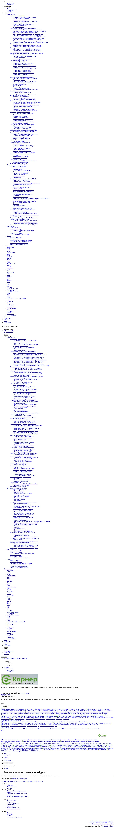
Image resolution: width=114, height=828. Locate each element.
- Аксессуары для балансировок (21, 375)
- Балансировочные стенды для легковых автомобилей (27, 372)
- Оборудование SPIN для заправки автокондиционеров (28, 353)
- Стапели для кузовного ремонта (22, 471)
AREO (8, 251)
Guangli (9, 277)
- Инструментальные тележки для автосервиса (25, 545)
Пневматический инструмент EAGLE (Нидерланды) (24, 218)
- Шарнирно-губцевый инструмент (22, 510)
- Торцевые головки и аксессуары (22, 504)
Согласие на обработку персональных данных (101, 822)
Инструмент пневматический (18, 166)
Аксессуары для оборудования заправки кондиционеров (28, 41)
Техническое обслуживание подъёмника (20, 241)
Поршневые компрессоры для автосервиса (24, 99)
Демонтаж (9, 813)
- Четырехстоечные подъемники (21, 341)
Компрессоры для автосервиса (18, 95)
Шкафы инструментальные (20, 158)
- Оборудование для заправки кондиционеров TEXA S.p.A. (28, 361)
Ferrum (8, 273)
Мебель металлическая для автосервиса (20, 153)
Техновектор (10, 314)
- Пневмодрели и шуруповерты (21, 495)
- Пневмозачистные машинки (21, 496)
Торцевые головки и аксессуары (21, 181)
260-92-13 (25, 693)
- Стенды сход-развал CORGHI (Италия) (23, 386)
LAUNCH (9, 287)
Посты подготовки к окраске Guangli (23, 146)
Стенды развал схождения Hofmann (22, 70)
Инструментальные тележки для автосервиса (25, 222)
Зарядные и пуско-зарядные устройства (23, 126)
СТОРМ (9, 312)
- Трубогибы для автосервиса (20, 446)
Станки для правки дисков (17, 91)
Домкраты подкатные (19, 80)
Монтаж (9, 815)
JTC (8, 286)
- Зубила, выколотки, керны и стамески (23, 514)
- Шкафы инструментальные (20, 481)
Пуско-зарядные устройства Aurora (22, 127)
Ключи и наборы (17, 195)
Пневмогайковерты (18, 167)
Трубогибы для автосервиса (20, 123)
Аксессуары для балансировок (21, 52)
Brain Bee (9, 258)
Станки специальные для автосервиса (20, 112)
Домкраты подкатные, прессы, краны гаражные (25, 220)
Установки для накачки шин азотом (22, 59)
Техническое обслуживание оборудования (21, 240)
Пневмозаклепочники (19, 176)
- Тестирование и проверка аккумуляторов (24, 432)
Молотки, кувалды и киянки (20, 197)
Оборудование (11, 14)
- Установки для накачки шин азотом (22, 382)
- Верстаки (16, 478)
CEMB (8, 261)
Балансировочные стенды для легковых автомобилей (27, 49)
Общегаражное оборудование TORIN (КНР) (24, 81)
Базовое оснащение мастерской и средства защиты (26, 183)
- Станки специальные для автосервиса (23, 445)
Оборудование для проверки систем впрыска (25, 107)
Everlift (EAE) (10, 272)
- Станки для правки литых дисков (22, 415)
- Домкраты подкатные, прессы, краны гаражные (26, 543)
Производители (8, 569)
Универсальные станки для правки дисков (24, 94)
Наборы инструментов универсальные (23, 190)
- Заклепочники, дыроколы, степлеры (23, 509)
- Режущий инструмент (19, 528)
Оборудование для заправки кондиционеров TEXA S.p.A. (28, 38)
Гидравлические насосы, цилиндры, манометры (25, 89)
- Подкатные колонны (19, 350)
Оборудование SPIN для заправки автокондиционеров (27, 29)
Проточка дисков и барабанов (21, 117)
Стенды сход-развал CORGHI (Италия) (23, 63)
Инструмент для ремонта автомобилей (17, 165)
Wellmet (9, 309)
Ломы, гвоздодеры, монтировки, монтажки (24, 201)
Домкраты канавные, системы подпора (23, 24)
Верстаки (15, 155)
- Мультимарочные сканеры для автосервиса (25, 426)
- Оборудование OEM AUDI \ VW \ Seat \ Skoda (25, 484)
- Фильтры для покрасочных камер (22, 474)
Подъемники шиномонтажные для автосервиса (25, 21)
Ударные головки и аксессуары (21, 206)
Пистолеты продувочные (19, 174)
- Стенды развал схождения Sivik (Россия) (24, 396)
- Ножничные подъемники (20, 343)
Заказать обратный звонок (11, 326)
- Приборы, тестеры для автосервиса (22, 429)
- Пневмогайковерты (18, 491)
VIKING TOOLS (11, 308)
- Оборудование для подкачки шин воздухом (25, 379)
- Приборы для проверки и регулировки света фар (26, 428)
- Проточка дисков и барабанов (21, 440)
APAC (8, 250)
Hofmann (9, 280)
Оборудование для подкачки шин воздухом (24, 56)
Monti (8, 294)
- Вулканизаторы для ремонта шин (22, 378)
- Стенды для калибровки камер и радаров (24, 475)
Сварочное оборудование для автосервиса (21, 133)
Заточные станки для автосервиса (22, 114)
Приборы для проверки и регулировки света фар (26, 105)
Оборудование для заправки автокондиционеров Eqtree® (28, 34)
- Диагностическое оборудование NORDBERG (25, 433)
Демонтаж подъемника (16, 237)
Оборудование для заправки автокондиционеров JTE (27, 35)
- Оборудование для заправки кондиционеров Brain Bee (27, 362)
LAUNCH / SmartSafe (12, 289)
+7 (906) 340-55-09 (8, 332)
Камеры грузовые (17, 144)
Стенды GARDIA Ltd (18, 61)
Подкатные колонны (18, 27)
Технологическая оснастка (20, 149)
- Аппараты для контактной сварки (22, 461)
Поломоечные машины (19, 141)
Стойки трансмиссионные (20, 84)
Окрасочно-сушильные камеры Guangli (23, 145)
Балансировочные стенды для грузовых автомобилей (27, 50)
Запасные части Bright (16, 233)
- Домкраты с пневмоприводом (21, 411)
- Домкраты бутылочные (19, 410)
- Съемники (16, 527)
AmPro (8, 248)
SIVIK (8, 297)
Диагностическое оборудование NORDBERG (25, 110)
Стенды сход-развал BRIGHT (21, 67)
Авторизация (10, 3)
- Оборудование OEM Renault (21, 485)
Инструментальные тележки (20, 156)
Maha (8, 293)
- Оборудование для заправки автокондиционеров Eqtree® (28, 357)
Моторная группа (17, 216)
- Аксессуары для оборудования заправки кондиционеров (28, 364)
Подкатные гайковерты (19, 57)
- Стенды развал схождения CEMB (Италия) (24, 392)
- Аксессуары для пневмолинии (21, 419)
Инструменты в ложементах (20, 180)
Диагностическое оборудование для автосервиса (23, 100)
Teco (8, 303)
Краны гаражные (17, 85)
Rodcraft (9, 296)
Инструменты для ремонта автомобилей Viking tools (24, 224)
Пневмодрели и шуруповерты (21, 172)
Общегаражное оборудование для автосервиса (22, 77)
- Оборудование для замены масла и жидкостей (25, 401)
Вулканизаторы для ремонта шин (22, 54)
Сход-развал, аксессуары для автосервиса (24, 75)
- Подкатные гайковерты (19, 380)
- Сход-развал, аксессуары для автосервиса (24, 399)
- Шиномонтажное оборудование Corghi (23, 553)
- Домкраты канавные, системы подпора (23, 347)
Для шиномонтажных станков (21, 234)
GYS (8, 279)
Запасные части (11, 226)
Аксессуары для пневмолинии (21, 96)
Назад (5, 334)
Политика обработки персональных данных (12, 781)
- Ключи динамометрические (20, 534)
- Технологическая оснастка (20, 472)
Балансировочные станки (13, 809)
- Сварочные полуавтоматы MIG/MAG (23, 458)
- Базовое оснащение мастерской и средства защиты (26, 506)
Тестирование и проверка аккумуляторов (24, 109)
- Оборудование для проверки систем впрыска (25, 431)
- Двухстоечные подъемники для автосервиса (25, 340)
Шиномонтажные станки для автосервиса (21, 43)
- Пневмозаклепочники (19, 499)
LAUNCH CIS (10, 290)
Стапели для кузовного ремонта (21, 148)
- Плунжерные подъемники (20, 348)
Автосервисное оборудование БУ (19, 163)
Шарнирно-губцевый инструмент (22, 187)
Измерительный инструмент (20, 192)
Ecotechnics (10, 268)
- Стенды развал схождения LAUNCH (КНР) (25, 389)
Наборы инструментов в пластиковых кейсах (25, 213)
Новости (6, 319)
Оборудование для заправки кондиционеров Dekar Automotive (29, 36)
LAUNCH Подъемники (13, 291)
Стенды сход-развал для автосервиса (19, 60)
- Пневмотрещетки (18, 492)
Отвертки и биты (17, 188)
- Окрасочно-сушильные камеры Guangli (24, 468)
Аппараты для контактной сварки (22, 138)
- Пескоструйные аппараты (20, 439)
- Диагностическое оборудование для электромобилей (27, 425)
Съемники (16, 204)
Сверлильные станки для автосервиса (23, 119)
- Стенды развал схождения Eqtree (22, 387)
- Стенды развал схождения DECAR (22, 397)
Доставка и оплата (12, 9)
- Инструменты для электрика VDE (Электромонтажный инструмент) (31, 521)
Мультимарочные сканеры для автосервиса (24, 103)
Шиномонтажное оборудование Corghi (23, 230)
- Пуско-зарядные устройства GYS (22, 452)
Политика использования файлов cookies (18, 796)
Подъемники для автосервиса (18, 15)
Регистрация (10, 4)
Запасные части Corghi (16, 229)
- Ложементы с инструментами (21, 535)
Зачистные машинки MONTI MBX (22, 170)
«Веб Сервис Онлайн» (107, 826)
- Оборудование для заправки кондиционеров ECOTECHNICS (29, 354)
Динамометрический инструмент (22, 184)
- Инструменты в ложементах (21, 503)
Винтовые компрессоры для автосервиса (24, 98)
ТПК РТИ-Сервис (11, 315)
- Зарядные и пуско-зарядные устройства (24, 449)
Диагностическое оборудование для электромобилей (27, 102)
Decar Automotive (11, 263)
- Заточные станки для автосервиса (22, 438)
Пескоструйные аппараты (20, 116)
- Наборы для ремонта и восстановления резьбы (25, 523)
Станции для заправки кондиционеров (13, 804)
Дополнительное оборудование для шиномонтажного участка (26, 53)
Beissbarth (9, 257)
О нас (8, 7)
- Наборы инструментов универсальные (23, 513)
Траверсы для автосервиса (20, 22)
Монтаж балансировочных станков (19, 244)
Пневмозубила (17, 177)
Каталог (5, 706)
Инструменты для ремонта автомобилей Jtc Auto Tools (24, 215)
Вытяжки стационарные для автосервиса (24, 131)
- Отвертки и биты (18, 511)
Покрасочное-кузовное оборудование (20, 142)
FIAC (8, 275)
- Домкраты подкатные (19, 403)
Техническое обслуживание (14, 817)
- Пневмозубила (17, 500)
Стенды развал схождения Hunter (22, 71)
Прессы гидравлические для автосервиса (24, 82)
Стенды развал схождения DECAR (22, 74)
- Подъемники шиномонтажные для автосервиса (26, 344)
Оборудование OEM (15, 159)
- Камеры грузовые (18, 467)
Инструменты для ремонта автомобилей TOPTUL (23, 179)
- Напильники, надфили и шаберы (22, 525)
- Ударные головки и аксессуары (21, 530)
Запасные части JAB (15, 231)
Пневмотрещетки (17, 169)
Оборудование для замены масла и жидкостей (25, 78)
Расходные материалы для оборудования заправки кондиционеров (30, 42)
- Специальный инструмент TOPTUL (23, 531)
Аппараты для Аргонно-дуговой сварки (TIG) (25, 134)
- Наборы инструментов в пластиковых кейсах (25, 536)
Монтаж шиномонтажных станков (19, 243)
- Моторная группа (18, 539)
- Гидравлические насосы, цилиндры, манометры (26, 412)
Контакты (9, 11)
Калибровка (10, 814)
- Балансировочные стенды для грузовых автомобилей (27, 373)
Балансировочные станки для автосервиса (21, 48)
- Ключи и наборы (18, 518)
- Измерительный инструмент (21, 516)
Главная (6, 768)
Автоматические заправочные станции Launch (25, 32)
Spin (8, 300)
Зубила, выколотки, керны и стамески (23, 191)
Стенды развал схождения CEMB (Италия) (24, 68)
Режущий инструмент (19, 205)
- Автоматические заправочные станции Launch (25, 355)
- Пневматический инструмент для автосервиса (25, 546)
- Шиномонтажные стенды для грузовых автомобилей (27, 369)
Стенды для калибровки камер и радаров (24, 152)
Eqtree (8, 269)
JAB (8, 284)
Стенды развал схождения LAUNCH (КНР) (24, 66)
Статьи (5, 321)
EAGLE (9, 266)
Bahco (8, 255)
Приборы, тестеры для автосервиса (22, 106)
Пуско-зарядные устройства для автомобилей (22, 124)
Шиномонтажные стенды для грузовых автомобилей (27, 46)
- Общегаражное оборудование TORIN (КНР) (25, 404)
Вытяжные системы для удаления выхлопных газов (23, 130)
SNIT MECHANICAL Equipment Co (16, 298)
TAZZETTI (10, 301)
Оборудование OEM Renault (20, 162)
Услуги (9, 236)
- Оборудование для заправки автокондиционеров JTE (27, 358)
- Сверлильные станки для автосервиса (23, 442)
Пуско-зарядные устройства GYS (22, 128)
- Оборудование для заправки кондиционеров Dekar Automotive (30, 360)
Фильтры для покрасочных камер (22, 151)
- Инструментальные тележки (21, 479)
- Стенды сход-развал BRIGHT (21, 390)
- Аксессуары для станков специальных (23, 436)
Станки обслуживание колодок (21, 120)
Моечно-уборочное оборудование (19, 139)
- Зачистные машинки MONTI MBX (22, 493)
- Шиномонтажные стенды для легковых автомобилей (27, 368)
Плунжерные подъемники (20, 25)
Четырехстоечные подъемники (21, 18)
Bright (8, 259)
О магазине (10, 785)
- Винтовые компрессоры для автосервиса (24, 421)
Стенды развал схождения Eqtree (21, 64)
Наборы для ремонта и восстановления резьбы (25, 199)
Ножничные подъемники (19, 20)
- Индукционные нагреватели (21, 460)
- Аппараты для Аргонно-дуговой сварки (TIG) (25, 457)
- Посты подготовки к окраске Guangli (23, 470)
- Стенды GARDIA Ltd (19, 385)
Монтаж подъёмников (16, 238)
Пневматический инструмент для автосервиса (25, 223)
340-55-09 (5, 695)
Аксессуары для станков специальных (23, 113)
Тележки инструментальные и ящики (23, 194)
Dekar (8, 265)
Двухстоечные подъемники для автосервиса (24, 17)
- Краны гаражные (18, 408)
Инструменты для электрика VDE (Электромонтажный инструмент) (31, 198)
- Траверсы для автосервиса (20, 346)
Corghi (8, 262)
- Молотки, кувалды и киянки (21, 520)
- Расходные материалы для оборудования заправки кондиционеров (31, 365)
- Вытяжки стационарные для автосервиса (24, 454)
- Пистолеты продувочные (20, 497)
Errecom (9, 270)
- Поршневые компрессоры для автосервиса (24, 422)
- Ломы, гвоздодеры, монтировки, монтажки (25, 524)
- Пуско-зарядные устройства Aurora (22, 450)
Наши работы (7, 322)
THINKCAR (10, 305)
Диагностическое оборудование (11, 801)
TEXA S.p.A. (10, 304)
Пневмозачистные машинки (20, 173)
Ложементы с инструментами (21, 212)
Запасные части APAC (16, 227)
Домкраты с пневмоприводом (21, 88)
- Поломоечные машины (19, 464)
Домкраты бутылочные (19, 87)
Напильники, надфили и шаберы (21, 202)
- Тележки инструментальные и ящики (23, 517)
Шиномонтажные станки (13, 807)
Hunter (8, 282)
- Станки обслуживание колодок (21, 443)
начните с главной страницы (19, 778)
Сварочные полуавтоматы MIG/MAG (23, 135)
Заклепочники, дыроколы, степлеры (22, 185)
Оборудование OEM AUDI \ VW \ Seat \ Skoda (25, 160)
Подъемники (10, 806)
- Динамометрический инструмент (22, 507)
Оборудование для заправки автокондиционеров (23, 28)
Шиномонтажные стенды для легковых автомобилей (27, 45)
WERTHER (10, 311)
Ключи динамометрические (20, 211)
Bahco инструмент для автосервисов (19, 219)
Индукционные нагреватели (20, 137)
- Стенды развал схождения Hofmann (22, 393)
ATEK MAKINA (11, 252)
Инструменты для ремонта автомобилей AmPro (22, 209)
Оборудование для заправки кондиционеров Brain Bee (27, 39)
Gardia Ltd (9, 276)
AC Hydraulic (10, 247)
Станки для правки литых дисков (22, 92)
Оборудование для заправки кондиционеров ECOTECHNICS (29, 31)
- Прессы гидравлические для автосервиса (24, 406)
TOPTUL (9, 307)
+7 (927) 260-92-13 (8, 330)
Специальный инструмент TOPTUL (22, 208)
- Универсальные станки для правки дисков (24, 417)
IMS (8, 283)
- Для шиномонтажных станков (21, 557)
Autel (8, 254)
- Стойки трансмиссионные (20, 407)
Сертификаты (10, 10)
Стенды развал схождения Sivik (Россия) (23, 73)
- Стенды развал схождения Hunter (22, 394)
